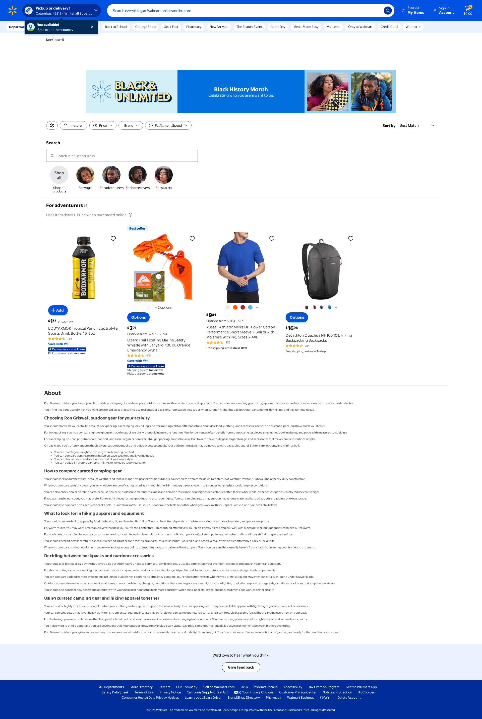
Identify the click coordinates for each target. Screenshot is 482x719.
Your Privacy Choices (257, 692)
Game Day (277, 27)
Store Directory (141, 687)
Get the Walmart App (361, 687)
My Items (333, 27)
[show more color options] (257, 307)
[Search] (388, 11)
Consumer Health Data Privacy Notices (150, 697)
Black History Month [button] (241, 89)
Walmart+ (413, 27)
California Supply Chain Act (207, 692)
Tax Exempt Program (324, 687)
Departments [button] (19, 27)
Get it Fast (171, 27)
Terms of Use (143, 692)
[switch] (73, 125)
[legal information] (131, 215)
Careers (164, 687)
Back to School (116, 27)
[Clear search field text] (376, 10)
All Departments (111, 687)
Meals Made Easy (306, 27)
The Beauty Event (249, 27)
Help (244, 687)
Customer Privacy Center (298, 692)
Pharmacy (194, 27)
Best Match (409, 125)
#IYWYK (325, 697)
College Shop (145, 27)
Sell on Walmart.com (219, 687)
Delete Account (349, 697)
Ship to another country (55, 30)
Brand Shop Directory (244, 697)
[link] (59, 180)
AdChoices (366, 692)
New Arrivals (219, 27)
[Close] (93, 27)
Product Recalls (265, 687)
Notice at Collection (337, 692)
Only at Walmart (360, 27)
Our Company (186, 687)
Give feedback (241, 667)
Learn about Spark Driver (203, 697)
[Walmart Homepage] (12, 10)
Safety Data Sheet (115, 692)
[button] (413, 10)
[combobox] (250, 10)
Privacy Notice (170, 692)
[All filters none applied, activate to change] (52, 125)
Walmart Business (300, 697)
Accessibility (292, 687)
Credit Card (389, 27)
